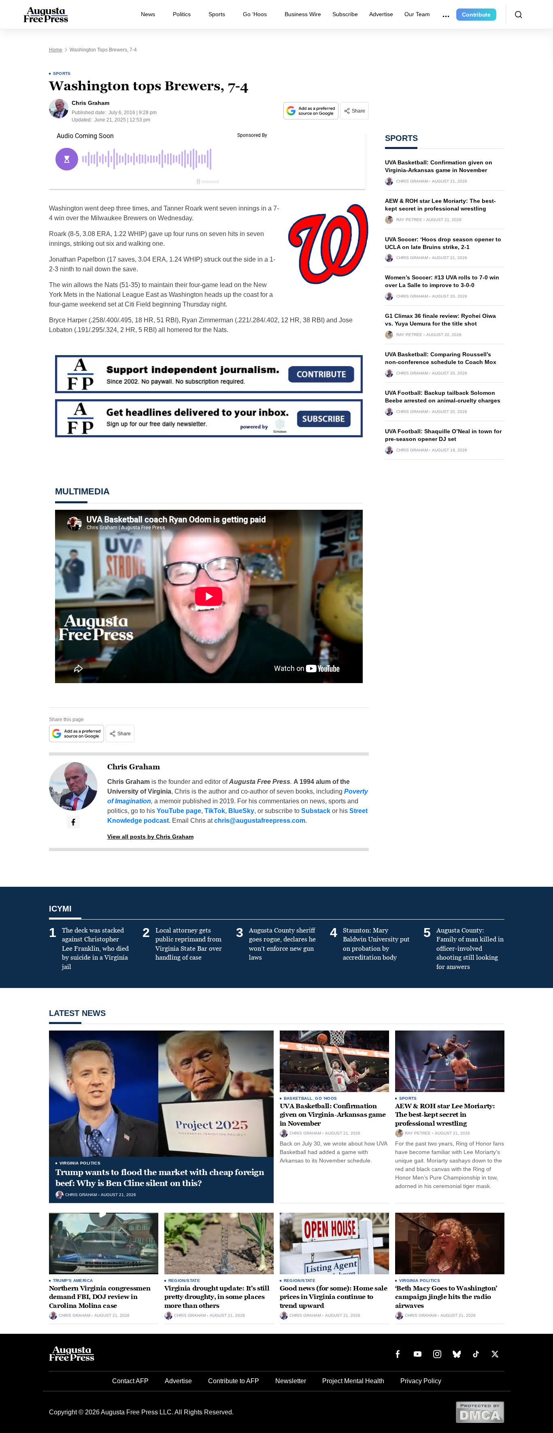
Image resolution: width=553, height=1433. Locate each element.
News (148, 14)
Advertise (381, 14)
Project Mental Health (353, 1381)
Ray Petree (409, 220)
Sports (216, 14)
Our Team (417, 14)
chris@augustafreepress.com (259, 820)
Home (55, 50)
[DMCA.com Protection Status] (479, 1411)
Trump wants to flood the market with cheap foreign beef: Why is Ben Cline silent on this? (159, 1177)
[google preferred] (311, 110)
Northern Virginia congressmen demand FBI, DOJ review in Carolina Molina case (100, 1297)
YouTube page (179, 810)
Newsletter (290, 1381)
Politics (182, 14)
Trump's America (73, 1280)
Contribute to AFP (233, 1381)
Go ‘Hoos (255, 14)
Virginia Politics (80, 1163)
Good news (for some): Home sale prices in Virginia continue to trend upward (333, 1297)
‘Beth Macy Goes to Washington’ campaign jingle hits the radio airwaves (446, 1297)
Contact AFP (130, 1381)
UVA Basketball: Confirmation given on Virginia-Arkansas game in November (333, 1115)
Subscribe (345, 14)
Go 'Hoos (326, 1098)
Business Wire (303, 14)
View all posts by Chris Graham (150, 836)
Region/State (184, 1280)
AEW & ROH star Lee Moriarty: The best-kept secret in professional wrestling (445, 1115)
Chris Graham (133, 767)
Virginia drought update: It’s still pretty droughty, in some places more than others (217, 1297)
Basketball (298, 1098)
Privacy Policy (420, 1381)
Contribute (476, 14)
